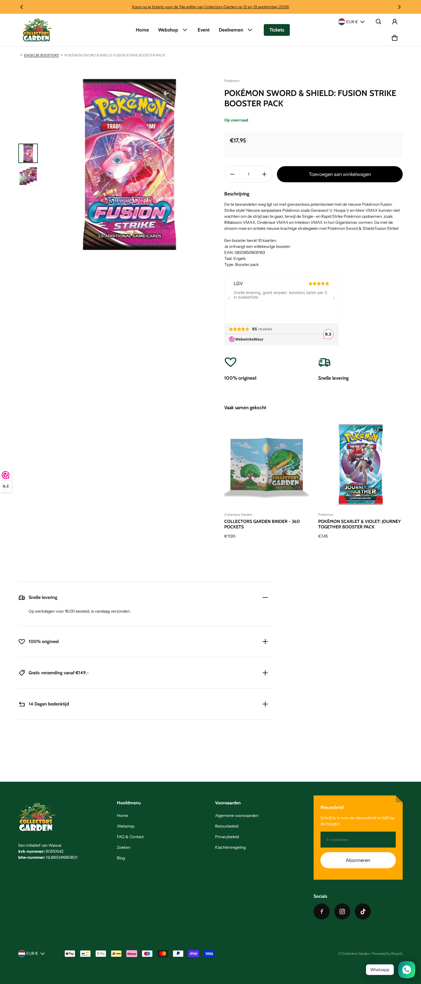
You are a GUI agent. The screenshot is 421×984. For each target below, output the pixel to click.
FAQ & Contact (130, 836)
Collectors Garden (356, 953)
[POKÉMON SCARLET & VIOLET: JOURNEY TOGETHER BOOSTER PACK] (360, 464)
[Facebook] (322, 911)
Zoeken (123, 847)
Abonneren (358, 860)
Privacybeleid (227, 836)
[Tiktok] (363, 911)
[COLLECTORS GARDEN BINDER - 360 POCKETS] (266, 464)
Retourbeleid (226, 826)
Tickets (276, 30)
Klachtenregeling (230, 847)
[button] (379, 22)
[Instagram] (342, 911)
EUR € (352, 21)
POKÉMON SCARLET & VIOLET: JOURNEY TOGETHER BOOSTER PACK (359, 524)
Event (204, 30)
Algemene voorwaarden (236, 815)
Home (142, 30)
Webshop (168, 30)
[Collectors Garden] (37, 30)
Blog (121, 857)
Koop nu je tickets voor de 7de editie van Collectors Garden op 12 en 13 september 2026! (210, 6)
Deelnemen (231, 30)
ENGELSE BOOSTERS (41, 55)
